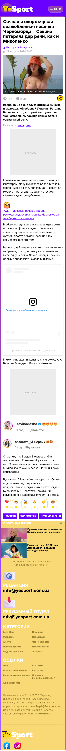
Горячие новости (12, 646)
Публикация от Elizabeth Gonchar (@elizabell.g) (33, 350)
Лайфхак (37, 651)
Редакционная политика (16, 675)
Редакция (37, 670)
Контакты (37, 665)
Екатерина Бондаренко (20, 47)
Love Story (8, 632)
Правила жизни (51, 516)
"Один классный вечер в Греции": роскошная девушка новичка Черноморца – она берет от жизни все (32, 214)
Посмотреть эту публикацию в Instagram (26, 310)
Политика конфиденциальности (44, 676)
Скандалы (8, 637)
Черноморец (28, 516)
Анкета (7, 642)
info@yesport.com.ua (26, 590)
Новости (10, 516)
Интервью (37, 632)
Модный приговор (13, 651)
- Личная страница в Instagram (40, 91)
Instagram (24, 125)
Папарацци (38, 637)
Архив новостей (12, 683)
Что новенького (40, 642)
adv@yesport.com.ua (26, 616)
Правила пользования (15, 670)
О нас (6, 665)
